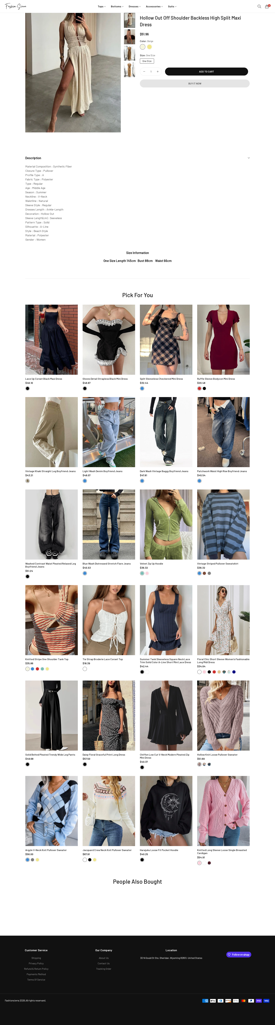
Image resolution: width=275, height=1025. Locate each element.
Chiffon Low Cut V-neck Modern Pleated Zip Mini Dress (164, 756)
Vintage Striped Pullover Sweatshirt (217, 563)
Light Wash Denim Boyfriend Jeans (102, 471)
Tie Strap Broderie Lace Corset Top (103, 659)
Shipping (36, 957)
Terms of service (36, 979)
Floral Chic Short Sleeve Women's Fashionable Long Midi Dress (223, 661)
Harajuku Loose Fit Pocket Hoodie (159, 849)
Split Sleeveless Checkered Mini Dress (161, 378)
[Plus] (157, 71)
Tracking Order (103, 968)
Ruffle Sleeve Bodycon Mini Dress (216, 378)
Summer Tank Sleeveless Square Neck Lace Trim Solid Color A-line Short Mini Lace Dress (165, 661)
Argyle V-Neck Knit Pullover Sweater (46, 849)
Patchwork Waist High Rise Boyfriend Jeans (222, 471)
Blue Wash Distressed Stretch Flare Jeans (107, 563)
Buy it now (194, 83)
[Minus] (144, 71)
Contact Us (104, 963)
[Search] (259, 6)
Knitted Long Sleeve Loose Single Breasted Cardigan (222, 851)
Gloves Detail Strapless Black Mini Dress (105, 378)
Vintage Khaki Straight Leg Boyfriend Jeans (50, 471)
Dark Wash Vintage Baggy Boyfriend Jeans (164, 471)
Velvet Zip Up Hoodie (151, 563)
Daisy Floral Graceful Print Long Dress (104, 754)
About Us (104, 957)
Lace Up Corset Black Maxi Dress (43, 378)
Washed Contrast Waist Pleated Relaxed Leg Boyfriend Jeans (50, 565)
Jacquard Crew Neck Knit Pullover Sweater (107, 849)
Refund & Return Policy (36, 968)
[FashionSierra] (16, 6)
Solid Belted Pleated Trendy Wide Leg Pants (50, 754)
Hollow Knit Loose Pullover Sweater (217, 754)
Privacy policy (36, 963)
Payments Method (36, 974)
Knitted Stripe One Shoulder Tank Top (46, 659)
